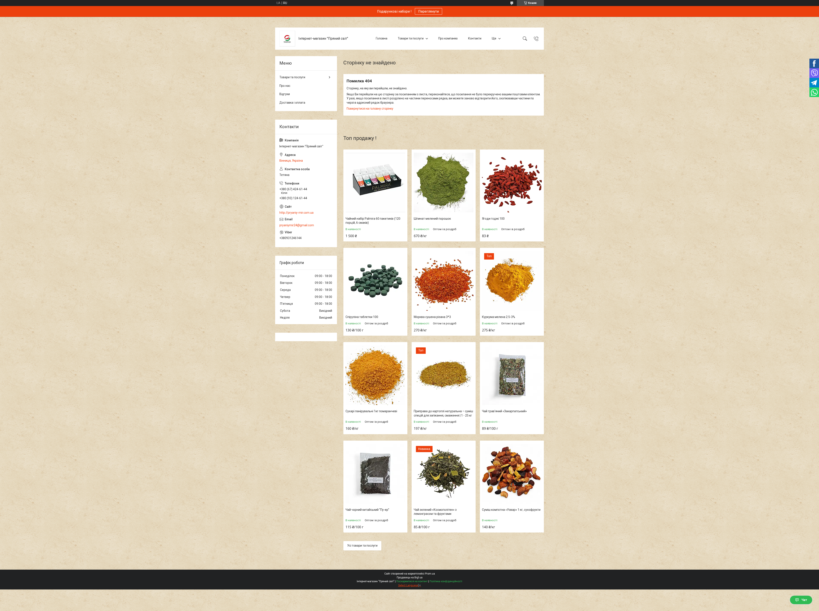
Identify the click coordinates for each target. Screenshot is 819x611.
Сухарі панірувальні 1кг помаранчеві (371, 411)
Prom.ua (430, 573)
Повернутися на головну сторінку (370, 108)
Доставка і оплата (292, 102)
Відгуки (284, 94)
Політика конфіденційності (446, 581)
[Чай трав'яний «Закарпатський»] (512, 375)
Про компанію (448, 38)
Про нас (284, 85)
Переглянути (428, 11)
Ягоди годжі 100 (493, 218)
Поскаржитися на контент (412, 581)
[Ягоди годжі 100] (512, 182)
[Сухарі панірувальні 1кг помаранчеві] (375, 375)
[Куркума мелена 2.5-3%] (512, 281)
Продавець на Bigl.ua (410, 577)
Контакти (474, 38)
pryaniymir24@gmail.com (296, 225)
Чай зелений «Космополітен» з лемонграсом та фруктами (435, 512)
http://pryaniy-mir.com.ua (296, 212)
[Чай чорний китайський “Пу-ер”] (375, 474)
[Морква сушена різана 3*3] (443, 281)
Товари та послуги (411, 38)
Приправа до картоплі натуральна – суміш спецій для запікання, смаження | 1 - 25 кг (443, 413)
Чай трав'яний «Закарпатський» (504, 411)
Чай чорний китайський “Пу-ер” (367, 509)
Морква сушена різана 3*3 (432, 317)
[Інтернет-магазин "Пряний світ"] (287, 38)
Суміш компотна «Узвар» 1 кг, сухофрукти (511, 509)
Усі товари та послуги (362, 545)
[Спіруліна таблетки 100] (375, 281)
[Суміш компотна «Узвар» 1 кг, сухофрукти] (512, 474)
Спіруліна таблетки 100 (362, 317)
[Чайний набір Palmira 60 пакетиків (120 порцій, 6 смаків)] (375, 182)
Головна (381, 38)
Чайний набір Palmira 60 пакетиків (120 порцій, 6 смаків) (373, 221)
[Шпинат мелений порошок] (443, 182)
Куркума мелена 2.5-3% (498, 317)
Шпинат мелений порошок (432, 218)
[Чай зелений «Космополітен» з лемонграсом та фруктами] (443, 474)
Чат (804, 600)
